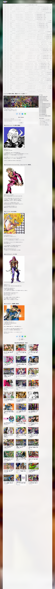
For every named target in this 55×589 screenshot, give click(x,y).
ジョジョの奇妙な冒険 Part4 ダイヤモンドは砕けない (45, 104)
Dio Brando (41, 97)
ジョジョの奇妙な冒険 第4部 (43, 110)
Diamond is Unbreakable (42, 96)
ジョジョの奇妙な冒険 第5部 (43, 111)
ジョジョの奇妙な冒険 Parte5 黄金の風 (44, 107)
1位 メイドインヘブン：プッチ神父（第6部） (45, 119)
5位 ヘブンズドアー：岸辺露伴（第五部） (9, 123)
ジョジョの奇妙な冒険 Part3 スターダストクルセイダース (45, 103)
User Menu (42, 1)
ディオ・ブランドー (42, 115)
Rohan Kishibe (41, 100)
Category (37, 1)
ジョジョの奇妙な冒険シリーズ (43, 114)
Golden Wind (44, 97)
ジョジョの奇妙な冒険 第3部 (43, 108)
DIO (46, 96)
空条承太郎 (49, 115)
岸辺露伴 (46, 115)
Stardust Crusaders (46, 100)
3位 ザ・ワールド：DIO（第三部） (44, 122)
